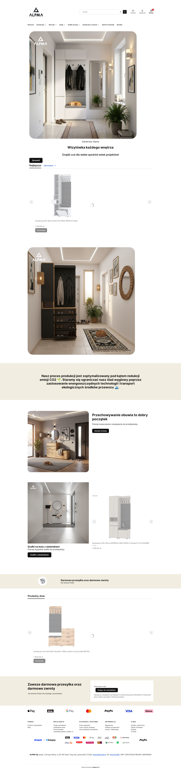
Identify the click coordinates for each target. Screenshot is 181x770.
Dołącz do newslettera (107, 690)
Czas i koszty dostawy (87, 727)
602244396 (114, 755)
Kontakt (133, 729)
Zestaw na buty (100, 431)
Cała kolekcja (48, 165)
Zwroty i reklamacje (111, 729)
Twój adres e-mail (100, 686)
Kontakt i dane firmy (138, 725)
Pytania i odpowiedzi (35, 725)
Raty (29, 727)
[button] (125, 12)
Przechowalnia (58, 729)
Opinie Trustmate (137, 727)
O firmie (133, 731)
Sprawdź (36, 160)
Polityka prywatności (112, 727)
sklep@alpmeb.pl (99, 755)
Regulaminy (109, 725)
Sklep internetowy (89, 767)
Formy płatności (84, 725)
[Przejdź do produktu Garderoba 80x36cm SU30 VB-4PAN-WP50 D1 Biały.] (61, 195)
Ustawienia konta (59, 727)
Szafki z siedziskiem (39, 555)
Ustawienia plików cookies (62, 731)
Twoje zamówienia (59, 725)
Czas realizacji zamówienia (88, 729)
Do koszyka (41, 230)
